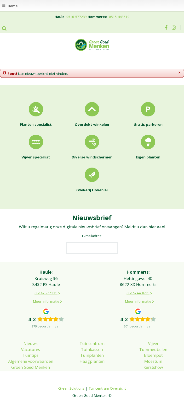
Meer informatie (46, 301)
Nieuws (30, 343)
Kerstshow (153, 367)
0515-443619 (119, 16)
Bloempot (153, 355)
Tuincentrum (92, 343)
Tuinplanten (92, 355)
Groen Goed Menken (30, 367)
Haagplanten (92, 361)
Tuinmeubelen (153, 349)
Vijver (153, 343)
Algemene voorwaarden (30, 361)
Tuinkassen (92, 349)
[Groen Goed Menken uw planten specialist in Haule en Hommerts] (92, 44)
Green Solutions (71, 388)
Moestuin (153, 361)
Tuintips (31, 355)
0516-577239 (76, 16)
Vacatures (30, 349)
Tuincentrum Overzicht (107, 388)
